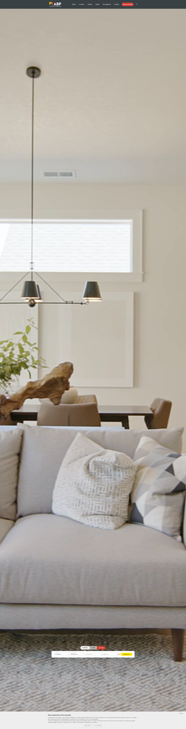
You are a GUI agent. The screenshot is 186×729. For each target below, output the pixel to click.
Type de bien (73, 652)
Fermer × (181, 713)
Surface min (89, 654)
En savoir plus (80, 722)
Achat (74, 4)
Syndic (98, 4)
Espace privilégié (127, 4)
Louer (93, 647)
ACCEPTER (98, 725)
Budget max (105, 654)
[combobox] (61, 654)
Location (81, 4)
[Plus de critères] (118, 654)
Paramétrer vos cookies (91, 722)
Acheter (85, 647)
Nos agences (107, 4)
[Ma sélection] (136, 4)
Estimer (101, 648)
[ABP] (55, 4)
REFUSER (87, 725)
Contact (116, 4)
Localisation (57, 652)
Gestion (90, 4)
